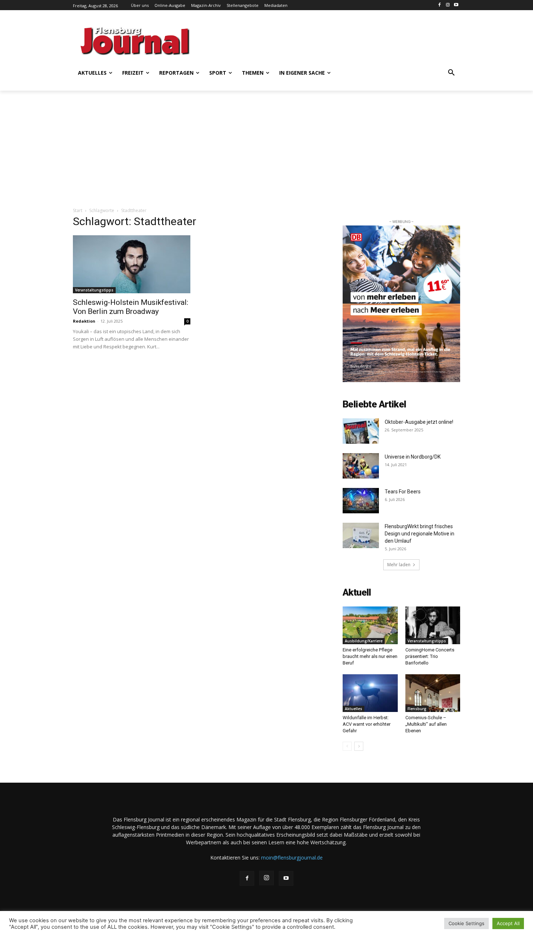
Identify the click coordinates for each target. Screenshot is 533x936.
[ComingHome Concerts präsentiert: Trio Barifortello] (432, 625)
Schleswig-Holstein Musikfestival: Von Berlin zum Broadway (130, 307)
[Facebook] (439, 5)
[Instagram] (447, 5)
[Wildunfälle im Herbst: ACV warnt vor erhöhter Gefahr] (370, 693)
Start (77, 210)
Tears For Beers (403, 491)
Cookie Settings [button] (466, 923)
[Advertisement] (337, 40)
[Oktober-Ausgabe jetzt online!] (361, 431)
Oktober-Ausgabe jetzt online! (419, 422)
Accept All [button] (508, 923)
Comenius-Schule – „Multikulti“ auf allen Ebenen (426, 724)
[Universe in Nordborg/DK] (361, 466)
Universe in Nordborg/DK (413, 457)
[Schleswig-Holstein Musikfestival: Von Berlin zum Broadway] (131, 264)
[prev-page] (347, 746)
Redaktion (84, 321)
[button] (451, 73)
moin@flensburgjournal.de (292, 857)
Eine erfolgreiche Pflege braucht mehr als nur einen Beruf (370, 656)
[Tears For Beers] (361, 500)
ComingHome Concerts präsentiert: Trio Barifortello (429, 656)
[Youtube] (456, 5)
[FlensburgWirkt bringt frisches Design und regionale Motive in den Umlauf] (361, 535)
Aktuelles (353, 708)
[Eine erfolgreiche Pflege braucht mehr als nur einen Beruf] (370, 625)
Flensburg (417, 708)
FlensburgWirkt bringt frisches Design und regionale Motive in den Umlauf (419, 533)
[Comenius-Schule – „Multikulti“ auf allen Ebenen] (432, 693)
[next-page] (358, 746)
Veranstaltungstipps (94, 290)
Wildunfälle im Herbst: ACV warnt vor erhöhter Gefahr (367, 724)
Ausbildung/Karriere (364, 640)
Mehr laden (398, 565)
